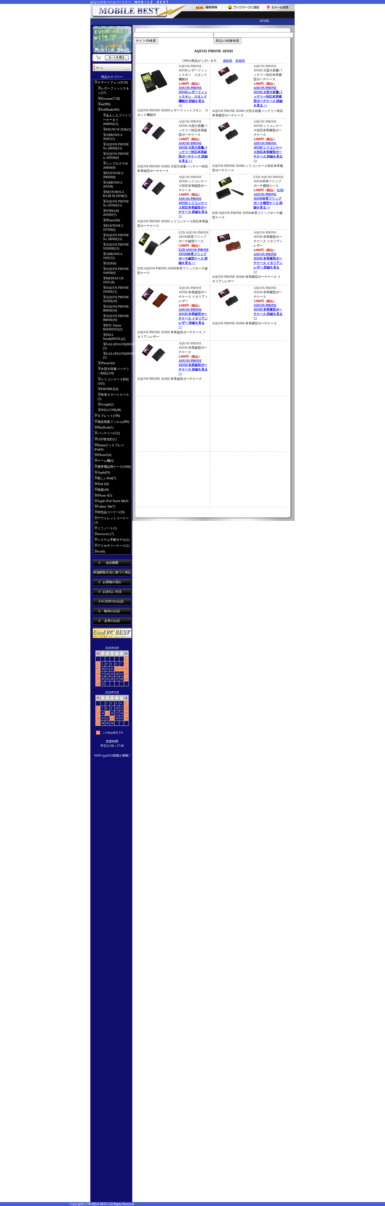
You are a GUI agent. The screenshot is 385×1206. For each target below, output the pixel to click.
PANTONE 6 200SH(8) (113, 175)
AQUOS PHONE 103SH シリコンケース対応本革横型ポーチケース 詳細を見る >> (268, 152)
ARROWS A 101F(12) (112, 256)
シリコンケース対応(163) (113, 381)
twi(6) (101, 551)
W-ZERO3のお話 (112, 601)
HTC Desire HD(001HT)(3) (112, 327)
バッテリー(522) (108, 433)
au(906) (106, 104)
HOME (264, 21)
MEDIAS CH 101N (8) (113, 280)
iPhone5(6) (113, 220)
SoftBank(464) (110, 109)
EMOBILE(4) (109, 389)
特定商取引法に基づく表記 (112, 572)
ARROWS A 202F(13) (112, 137)
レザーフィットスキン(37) (113, 91)
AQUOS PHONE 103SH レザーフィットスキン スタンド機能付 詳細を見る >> (193, 96)
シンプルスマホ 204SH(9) (115, 166)
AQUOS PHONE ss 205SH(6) (116, 156)
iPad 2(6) (103, 484)
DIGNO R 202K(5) (118, 129)
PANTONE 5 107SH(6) (113, 228)
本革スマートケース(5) (113, 397)
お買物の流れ (112, 582)
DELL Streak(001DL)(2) (114, 337)
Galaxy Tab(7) (106, 506)
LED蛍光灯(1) (107, 439)
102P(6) (111, 263)
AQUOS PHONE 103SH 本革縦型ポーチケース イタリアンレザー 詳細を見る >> (193, 318)
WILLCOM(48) (111, 410)
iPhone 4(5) (104, 495)
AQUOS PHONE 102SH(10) (116, 299)
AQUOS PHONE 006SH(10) (116, 318)
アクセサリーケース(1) (113, 546)
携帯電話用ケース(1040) (114, 467)
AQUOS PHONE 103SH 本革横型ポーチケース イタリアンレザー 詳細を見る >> (268, 262)
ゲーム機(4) (105, 461)
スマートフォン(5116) (112, 82)
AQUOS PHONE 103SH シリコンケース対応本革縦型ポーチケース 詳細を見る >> (193, 207)
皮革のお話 (112, 621)
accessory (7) (105, 534)
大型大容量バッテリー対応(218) (113, 371)
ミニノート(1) (107, 528)
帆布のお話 (112, 611)
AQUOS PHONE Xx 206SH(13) (116, 146)
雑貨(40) (103, 490)
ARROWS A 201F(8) (112, 184)
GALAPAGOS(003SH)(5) (117, 355)
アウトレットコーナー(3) (111, 520)
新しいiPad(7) (106, 478)
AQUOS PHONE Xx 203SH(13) (116, 203)
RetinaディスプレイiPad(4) (109, 447)
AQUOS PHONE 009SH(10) (116, 308)
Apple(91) (103, 472)
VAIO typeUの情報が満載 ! (112, 755)
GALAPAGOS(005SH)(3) (117, 346)
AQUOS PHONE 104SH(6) (116, 271)
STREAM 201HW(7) (111, 213)
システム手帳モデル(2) (113, 540)
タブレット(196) (108, 416)
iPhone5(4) (108, 363)
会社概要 (112, 563)
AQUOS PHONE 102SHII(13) (116, 246)
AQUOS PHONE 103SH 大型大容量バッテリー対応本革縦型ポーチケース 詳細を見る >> (193, 152)
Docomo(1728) (110, 98)
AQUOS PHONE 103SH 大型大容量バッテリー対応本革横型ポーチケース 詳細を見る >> (268, 96)
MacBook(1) (105, 427)
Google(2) (107, 404)
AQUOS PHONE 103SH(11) (116, 290)
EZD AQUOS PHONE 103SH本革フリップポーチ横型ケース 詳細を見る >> (269, 198)
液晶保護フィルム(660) (113, 422)
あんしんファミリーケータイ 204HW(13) (117, 120)
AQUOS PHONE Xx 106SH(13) (116, 237)
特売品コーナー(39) (111, 512)
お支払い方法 (112, 592)
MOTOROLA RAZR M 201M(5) (115, 194)
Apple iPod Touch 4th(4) (112, 501)
